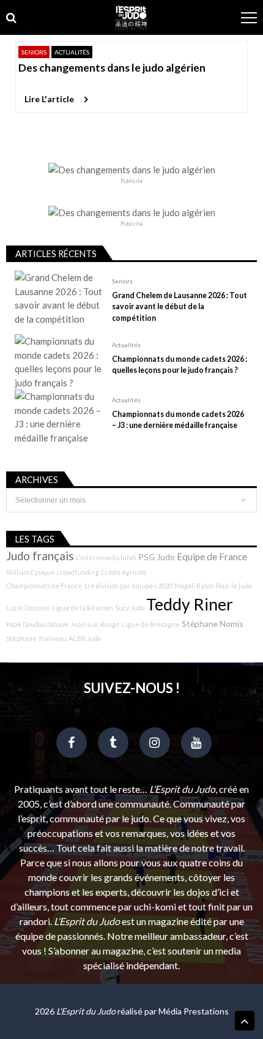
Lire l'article (49, 99)
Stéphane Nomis (212, 623)
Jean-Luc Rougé (95, 624)
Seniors (33, 52)
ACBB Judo (85, 638)
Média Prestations (193, 1011)
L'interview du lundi (106, 557)
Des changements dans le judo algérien (112, 67)
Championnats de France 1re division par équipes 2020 (89, 586)
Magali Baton (194, 586)
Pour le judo (233, 586)
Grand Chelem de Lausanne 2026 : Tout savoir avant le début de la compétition (179, 306)
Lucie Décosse (28, 608)
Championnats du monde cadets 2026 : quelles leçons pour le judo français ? (179, 364)
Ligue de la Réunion (82, 608)
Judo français (40, 556)
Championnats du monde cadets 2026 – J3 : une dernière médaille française (178, 420)
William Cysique (30, 572)
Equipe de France (212, 556)
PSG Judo (156, 557)
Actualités (71, 52)
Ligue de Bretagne (151, 624)
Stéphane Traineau (36, 638)
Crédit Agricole (124, 572)
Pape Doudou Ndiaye (37, 624)
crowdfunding (78, 572)
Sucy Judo (129, 608)
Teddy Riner (189, 604)
